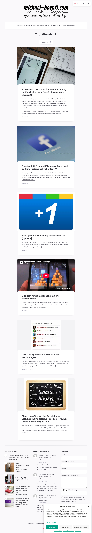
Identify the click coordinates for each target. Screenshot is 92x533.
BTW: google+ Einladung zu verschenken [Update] (43, 237)
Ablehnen (65, 527)
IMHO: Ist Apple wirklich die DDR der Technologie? (41, 356)
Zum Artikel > (25, 117)
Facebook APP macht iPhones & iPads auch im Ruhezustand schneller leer (45, 167)
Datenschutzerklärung (68, 531)
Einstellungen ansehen (81, 527)
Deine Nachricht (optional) (69, 475)
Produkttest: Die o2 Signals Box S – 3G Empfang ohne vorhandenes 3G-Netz (22, 503)
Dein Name (64, 455)
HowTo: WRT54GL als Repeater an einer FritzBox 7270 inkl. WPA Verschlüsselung (22, 491)
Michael (41, 455)
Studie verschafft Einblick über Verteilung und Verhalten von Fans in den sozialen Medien (44, 92)
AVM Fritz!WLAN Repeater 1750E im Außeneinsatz (21, 479)
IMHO (47, 25)
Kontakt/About (70, 25)
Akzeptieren (52, 527)
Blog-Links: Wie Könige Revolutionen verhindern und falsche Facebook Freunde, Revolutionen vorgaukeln (45, 419)
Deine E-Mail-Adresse (67, 462)
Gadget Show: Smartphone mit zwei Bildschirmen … (41, 297)
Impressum (78, 531)
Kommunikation (31, 25)
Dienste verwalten (51, 522)
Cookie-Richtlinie (58, 531)
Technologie (21, 25)
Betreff (63, 468)
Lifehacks (53, 25)
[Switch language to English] (75, 3)
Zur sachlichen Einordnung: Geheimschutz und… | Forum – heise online (19, 457)
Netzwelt (40, 25)
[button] (88, 506)
